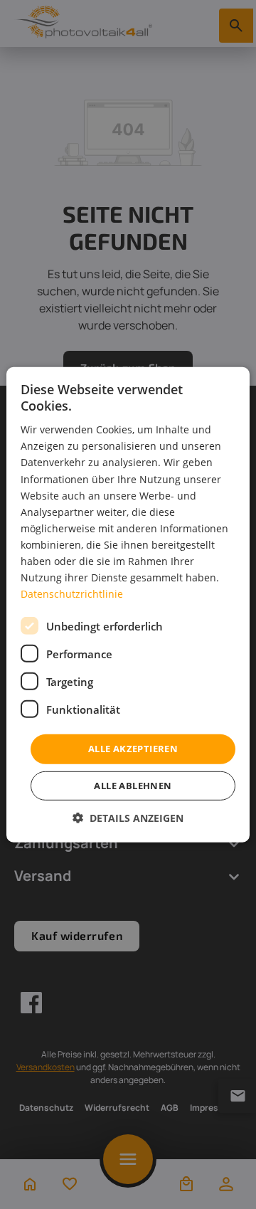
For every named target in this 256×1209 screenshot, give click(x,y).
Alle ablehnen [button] (132, 785)
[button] (128, 818)
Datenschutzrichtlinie (72, 594)
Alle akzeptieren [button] (133, 748)
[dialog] (128, 604)
